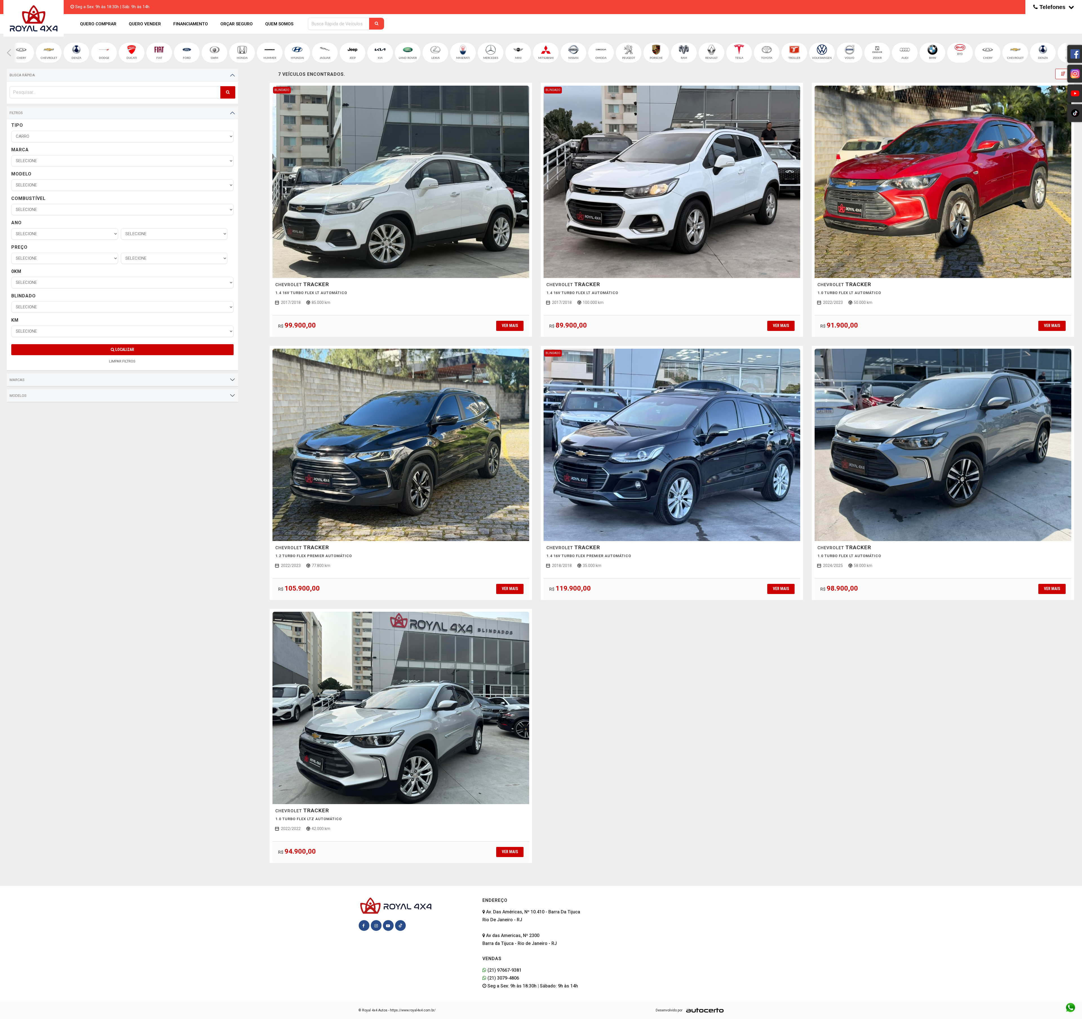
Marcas (17, 380)
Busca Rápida (22, 75)
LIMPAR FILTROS (122, 361)
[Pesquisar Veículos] (376, 24)
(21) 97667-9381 (504, 970)
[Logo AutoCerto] (703, 1010)
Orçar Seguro (236, 23)
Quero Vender (145, 23)
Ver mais (510, 325)
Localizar (124, 349)
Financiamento (190, 23)
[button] (9, 52)
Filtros (16, 113)
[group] (21, 52)
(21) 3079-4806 (502, 978)
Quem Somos (279, 23)
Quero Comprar (98, 23)
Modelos (18, 395)
